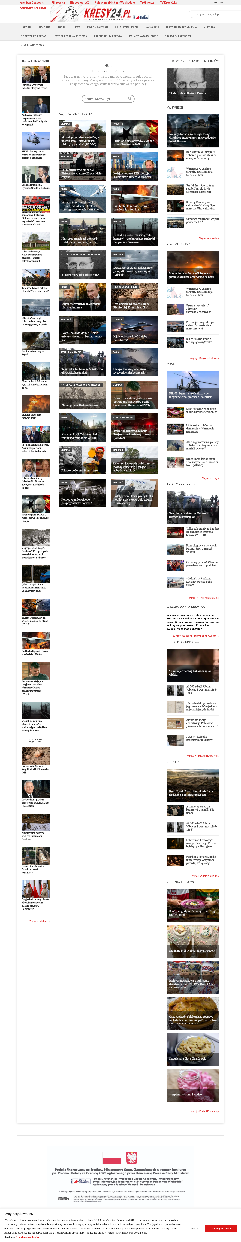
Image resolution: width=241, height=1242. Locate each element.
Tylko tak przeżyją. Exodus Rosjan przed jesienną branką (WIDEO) (202, 531)
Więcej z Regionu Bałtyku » (204, 358)
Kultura (209, 27)
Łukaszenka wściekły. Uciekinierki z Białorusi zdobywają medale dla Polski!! (33, 483)
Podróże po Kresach (34, 36)
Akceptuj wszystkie (220, 1228)
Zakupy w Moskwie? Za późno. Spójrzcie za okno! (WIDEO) (35, 621)
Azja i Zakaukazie (126, 27)
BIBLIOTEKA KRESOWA (183, 641)
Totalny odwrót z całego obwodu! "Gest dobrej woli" (35, 289)
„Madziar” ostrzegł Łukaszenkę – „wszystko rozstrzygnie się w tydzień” (35, 321)
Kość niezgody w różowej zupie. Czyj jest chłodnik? (201, 410)
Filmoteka (58, 2)
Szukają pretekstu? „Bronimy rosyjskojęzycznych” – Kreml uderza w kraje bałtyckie (199, 312)
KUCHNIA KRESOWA (181, 882)
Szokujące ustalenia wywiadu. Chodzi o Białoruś (36, 186)
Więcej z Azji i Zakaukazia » (204, 597)
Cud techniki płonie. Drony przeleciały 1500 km (35, 652)
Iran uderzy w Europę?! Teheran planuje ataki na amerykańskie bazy (201, 155)
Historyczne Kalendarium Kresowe (80, 254)
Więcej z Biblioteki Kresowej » (203, 756)
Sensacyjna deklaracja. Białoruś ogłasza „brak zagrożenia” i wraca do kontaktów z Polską (33, 219)
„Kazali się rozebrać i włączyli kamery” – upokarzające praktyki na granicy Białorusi (34, 725)
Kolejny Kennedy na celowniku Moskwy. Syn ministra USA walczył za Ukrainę (200, 206)
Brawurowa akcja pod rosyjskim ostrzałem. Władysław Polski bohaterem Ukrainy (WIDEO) (32, 687)
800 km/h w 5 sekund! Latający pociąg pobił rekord (199, 581)
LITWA (171, 364)
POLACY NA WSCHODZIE (35, 741)
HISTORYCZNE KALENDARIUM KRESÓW (193, 60)
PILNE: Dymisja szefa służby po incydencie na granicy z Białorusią (34, 154)
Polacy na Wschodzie (143, 36)
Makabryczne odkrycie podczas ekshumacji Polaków (33, 836)
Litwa (76, 27)
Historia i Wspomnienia (181, 27)
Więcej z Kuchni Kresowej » (204, 1111)
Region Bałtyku (97, 27)
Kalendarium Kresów (108, 36)
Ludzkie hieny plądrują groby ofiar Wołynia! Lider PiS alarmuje (35, 802)
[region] (120, 1225)
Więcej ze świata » (209, 238)
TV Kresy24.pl (169, 2)
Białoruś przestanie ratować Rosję (31, 416)
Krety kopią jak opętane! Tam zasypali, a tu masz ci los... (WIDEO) (202, 462)
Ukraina (26, 27)
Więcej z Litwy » (210, 478)
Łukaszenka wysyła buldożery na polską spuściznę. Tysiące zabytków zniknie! (32, 256)
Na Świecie (152, 27)
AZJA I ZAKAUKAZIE (181, 484)
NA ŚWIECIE (175, 107)
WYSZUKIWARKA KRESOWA (186, 606)
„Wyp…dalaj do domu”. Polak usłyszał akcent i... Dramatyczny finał (34, 587)
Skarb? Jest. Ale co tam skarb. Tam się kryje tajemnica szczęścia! (200, 188)
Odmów (194, 1228)
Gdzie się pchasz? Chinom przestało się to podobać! (202, 563)
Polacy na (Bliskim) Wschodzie (114, 2)
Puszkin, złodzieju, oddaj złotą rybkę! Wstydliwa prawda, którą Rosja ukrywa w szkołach (201, 861)
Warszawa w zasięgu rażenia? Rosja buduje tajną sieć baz (199, 171)
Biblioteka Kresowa (178, 36)
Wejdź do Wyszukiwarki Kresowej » (196, 636)
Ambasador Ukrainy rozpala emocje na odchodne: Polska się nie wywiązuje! (34, 119)
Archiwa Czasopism (33, 2)
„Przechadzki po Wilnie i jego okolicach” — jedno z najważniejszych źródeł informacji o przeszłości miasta (201, 709)
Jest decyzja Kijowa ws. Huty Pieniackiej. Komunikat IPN (35, 769)
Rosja (61, 27)
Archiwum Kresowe (33, 8)
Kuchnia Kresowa (32, 45)
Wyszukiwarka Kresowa (71, 36)
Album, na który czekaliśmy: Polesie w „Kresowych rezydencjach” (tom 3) (202, 724)
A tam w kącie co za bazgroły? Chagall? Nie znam (200, 809)
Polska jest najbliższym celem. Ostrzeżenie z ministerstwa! (200, 325)
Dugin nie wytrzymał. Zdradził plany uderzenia (34, 86)
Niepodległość (79, 2)
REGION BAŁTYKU (179, 244)
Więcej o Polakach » (39, 921)
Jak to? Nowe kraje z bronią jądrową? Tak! (199, 340)
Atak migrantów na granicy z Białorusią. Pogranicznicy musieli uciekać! (202, 445)
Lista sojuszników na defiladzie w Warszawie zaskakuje (200, 428)
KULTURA (173, 762)
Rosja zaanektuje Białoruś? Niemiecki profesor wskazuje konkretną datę (35, 448)
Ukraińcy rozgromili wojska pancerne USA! (202, 220)
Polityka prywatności (27, 1236)
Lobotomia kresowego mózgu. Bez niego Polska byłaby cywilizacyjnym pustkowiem (201, 844)
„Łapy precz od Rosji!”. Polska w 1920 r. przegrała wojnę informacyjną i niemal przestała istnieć (35, 552)
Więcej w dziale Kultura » (205, 876)
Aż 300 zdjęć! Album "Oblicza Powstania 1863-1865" (201, 689)
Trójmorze (147, 2)
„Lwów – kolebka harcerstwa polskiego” (199, 738)
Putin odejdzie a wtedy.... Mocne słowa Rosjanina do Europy (35, 518)
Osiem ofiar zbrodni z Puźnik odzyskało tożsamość (33, 869)
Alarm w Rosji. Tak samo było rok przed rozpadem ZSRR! (34, 384)
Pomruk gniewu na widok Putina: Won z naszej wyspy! (201, 548)
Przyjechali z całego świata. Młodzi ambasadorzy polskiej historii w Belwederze (36, 904)
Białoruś (44, 27)
